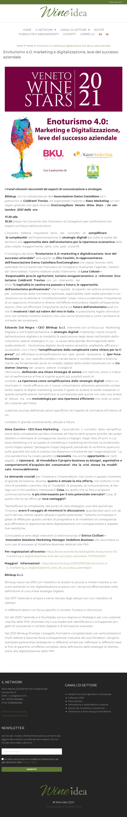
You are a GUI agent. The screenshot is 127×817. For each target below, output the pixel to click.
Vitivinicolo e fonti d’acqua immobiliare (89, 711)
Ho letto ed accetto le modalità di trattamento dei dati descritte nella (30, 761)
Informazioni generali (15, 715)
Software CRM (76, 697)
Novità (30, 45)
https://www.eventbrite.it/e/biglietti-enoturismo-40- (82, 551)
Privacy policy (54, 806)
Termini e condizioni (14, 711)
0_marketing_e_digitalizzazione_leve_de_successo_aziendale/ (49, 567)
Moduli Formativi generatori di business (89, 694)
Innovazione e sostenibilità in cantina (88, 704)
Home (20, 45)
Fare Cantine (75, 701)
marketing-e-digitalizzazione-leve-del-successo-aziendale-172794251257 (56, 556)
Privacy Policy (29, 762)
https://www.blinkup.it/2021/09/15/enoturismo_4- (75, 563)
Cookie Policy (73, 806)
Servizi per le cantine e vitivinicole (86, 708)
